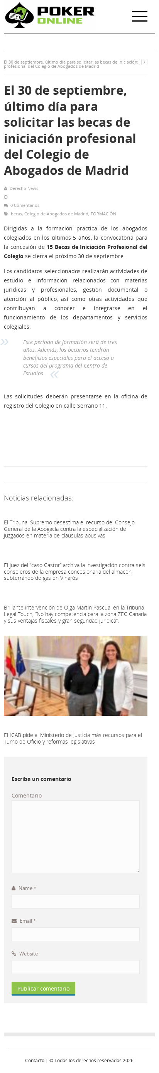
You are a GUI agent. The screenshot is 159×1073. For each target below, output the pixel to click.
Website (28, 953)
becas (16, 214)
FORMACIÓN (103, 214)
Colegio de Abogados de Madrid (56, 214)
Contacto (34, 1060)
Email (27, 920)
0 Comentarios (24, 205)
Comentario (27, 795)
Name (26, 888)
